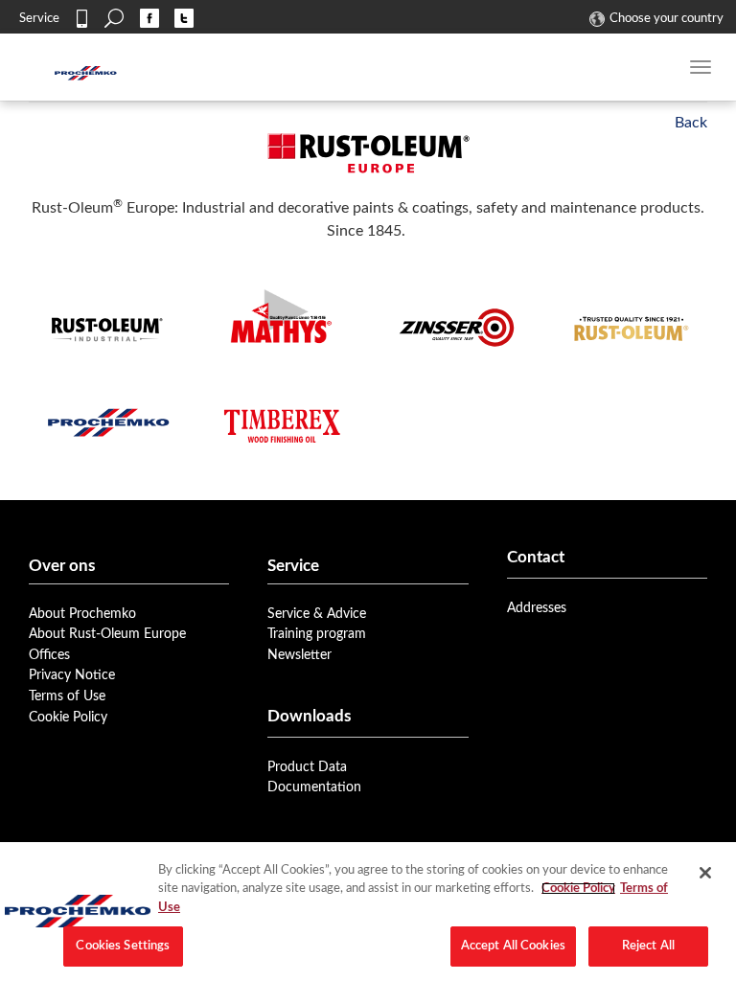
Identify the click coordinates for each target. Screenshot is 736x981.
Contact (81, 18)
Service (39, 18)
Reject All (648, 946)
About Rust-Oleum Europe (107, 634)
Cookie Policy (68, 717)
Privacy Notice (72, 675)
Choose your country (667, 18)
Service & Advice (316, 613)
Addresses (536, 608)
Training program (316, 634)
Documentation (314, 787)
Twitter (184, 18)
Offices (49, 655)
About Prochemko (82, 613)
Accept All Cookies (513, 946)
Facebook (149, 18)
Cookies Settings (123, 946)
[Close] (705, 873)
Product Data (307, 767)
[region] (368, 911)
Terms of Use (67, 696)
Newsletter (299, 655)
